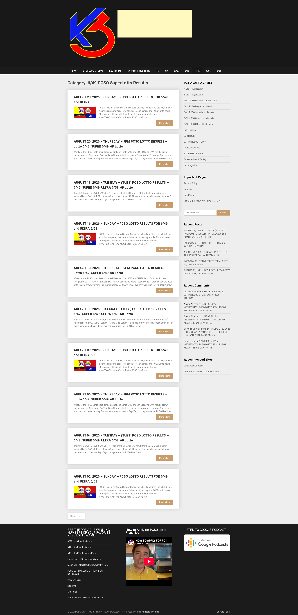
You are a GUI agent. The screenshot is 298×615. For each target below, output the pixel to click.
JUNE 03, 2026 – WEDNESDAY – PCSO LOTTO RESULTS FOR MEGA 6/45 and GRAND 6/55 (205, 307)
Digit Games (190, 130)
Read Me (188, 189)
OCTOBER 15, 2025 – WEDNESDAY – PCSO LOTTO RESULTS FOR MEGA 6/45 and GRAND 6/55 (205, 344)
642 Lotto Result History (79, 547)
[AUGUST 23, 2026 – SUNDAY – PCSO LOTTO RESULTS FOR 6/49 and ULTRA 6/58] (85, 112)
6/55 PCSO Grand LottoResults (199, 118)
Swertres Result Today (138, 71)
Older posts (76, 516)
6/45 (187, 71)
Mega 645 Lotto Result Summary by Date (88, 565)
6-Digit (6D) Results (193, 94)
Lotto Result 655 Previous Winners (84, 559)
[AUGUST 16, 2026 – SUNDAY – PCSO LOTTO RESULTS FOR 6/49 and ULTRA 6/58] (85, 239)
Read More (164, 123)
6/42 (176, 71)
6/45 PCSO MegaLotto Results (199, 106)
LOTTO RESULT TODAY (195, 142)
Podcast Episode (192, 147)
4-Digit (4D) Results (193, 89)
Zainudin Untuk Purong (195, 329)
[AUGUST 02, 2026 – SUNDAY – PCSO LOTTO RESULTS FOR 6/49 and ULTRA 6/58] (85, 491)
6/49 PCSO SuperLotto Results (199, 112)
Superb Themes (151, 612)
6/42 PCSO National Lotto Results (200, 100)
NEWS (74, 71)
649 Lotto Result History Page (82, 553)
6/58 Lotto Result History (80, 541)
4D (157, 71)
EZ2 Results (115, 71)
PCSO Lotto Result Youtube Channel (201, 371)
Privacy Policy (190, 183)
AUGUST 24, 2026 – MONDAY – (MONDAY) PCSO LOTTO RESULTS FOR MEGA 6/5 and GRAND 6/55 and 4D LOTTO (205, 233)
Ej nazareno (190, 341)
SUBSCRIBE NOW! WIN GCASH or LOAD (202, 201)
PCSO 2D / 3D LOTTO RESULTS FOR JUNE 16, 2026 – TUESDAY (204, 294)
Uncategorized (191, 165)
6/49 (197, 71)
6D (166, 71)
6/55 (208, 71)
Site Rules (189, 195)
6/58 (219, 71)
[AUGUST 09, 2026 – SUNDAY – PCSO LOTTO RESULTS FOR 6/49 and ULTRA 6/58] (85, 365)
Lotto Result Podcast (194, 365)
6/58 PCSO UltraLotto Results (198, 124)
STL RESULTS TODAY (93, 71)
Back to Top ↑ (223, 612)
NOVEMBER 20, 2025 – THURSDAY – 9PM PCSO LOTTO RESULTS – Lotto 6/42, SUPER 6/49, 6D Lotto (207, 332)
